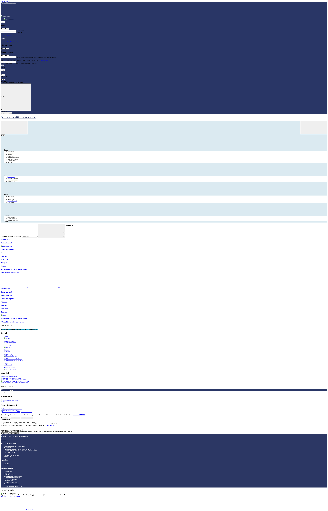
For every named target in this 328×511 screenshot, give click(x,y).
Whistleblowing (8, 480)
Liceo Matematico (33, 329)
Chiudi (2, 70)
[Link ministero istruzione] (8, 3)
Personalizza (4, 418)
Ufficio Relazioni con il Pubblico (13, 476)
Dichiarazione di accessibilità (12, 477)
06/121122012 (10, 447)
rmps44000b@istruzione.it (22, 449)
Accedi (3, 22)
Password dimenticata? (7, 35)
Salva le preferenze (14, 433)
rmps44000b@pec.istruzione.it (22, 450)
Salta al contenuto (5, 1)
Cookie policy (8, 471)
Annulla (3, 113)
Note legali (7, 473)
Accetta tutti (26, 418)
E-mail (18, 57)
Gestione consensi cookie (11, 482)
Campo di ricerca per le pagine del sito (11, 236)
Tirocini (22, 329)
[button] (16, 287)
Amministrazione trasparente (11, 484)
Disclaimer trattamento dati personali (10, 496)
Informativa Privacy (9, 474)
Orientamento (4, 329)
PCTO (27, 329)
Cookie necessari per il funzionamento (11, 430)
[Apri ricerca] (313, 127)
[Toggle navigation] (14, 127)
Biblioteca (17, 329)
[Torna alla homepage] (164, 117)
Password (19, 32)
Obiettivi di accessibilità (10, 479)
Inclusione (11, 329)
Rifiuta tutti (14, 418)
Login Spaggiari (44, 60)
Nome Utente (20, 30)
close (2, 135)
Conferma (9, 113)
